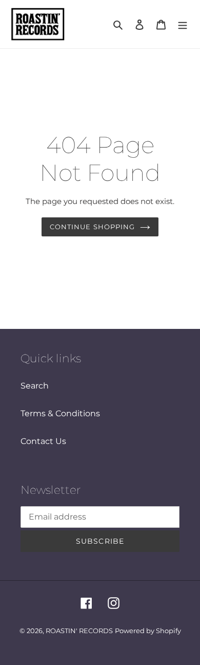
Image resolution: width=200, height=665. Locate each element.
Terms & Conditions (60, 413)
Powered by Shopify (148, 630)
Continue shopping (92, 227)
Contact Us (43, 441)
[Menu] (182, 24)
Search (35, 386)
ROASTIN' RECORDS (79, 630)
